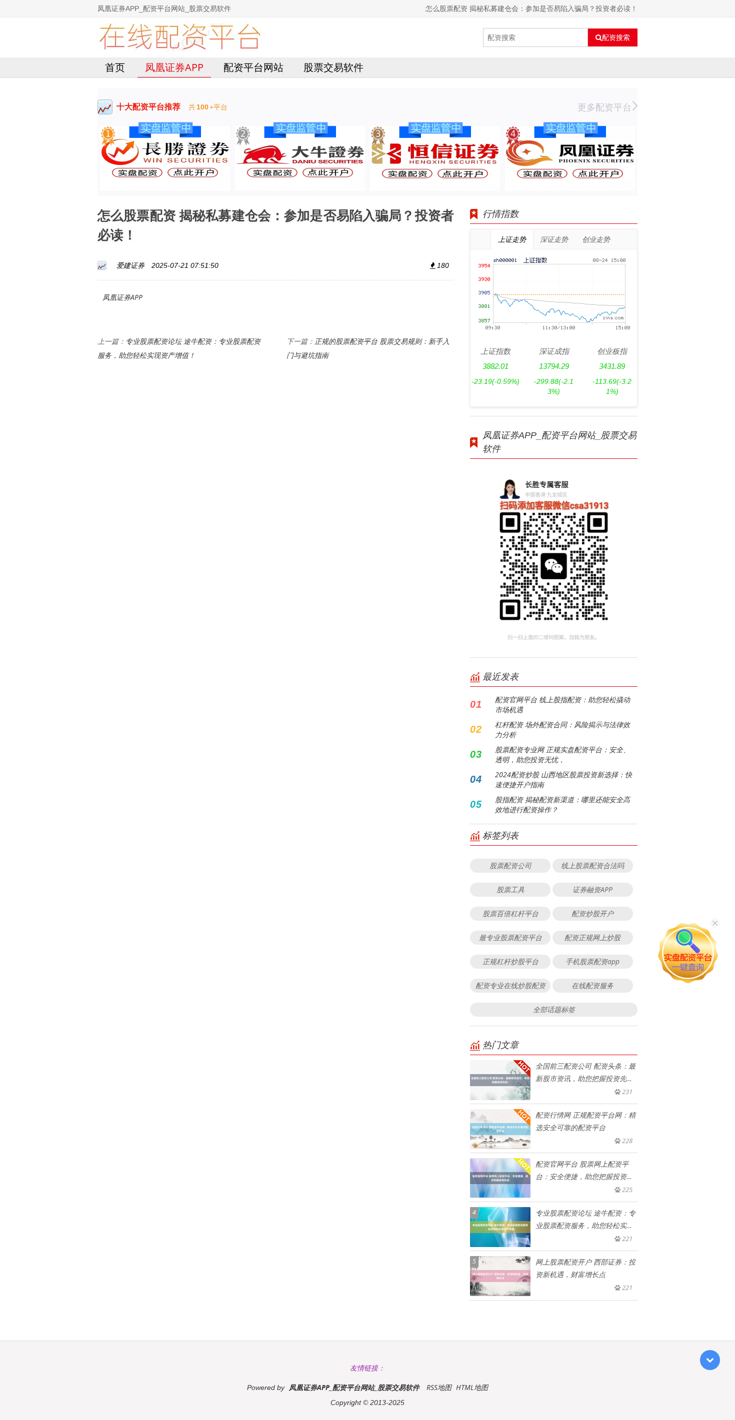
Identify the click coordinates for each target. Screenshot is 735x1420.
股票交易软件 (334, 67)
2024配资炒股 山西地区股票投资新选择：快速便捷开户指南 (563, 779)
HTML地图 (472, 1387)
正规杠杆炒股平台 (510, 961)
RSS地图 (439, 1387)
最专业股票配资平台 (510, 937)
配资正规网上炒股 (592, 937)
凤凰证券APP (174, 67)
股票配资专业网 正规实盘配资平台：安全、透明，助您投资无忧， (562, 754)
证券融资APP (592, 889)
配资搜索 (616, 37)
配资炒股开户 (593, 913)
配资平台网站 (254, 67)
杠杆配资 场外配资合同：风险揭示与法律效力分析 (562, 729)
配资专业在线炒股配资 (511, 985)
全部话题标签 (554, 1009)
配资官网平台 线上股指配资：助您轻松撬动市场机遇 (562, 704)
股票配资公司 (511, 865)
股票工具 (510, 889)
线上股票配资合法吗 (592, 865)
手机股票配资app (593, 961)
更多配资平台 (605, 107)
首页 (115, 67)
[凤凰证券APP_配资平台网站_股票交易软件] (180, 37)
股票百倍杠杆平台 (510, 913)
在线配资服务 (593, 985)
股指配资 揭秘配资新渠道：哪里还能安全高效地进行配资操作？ (562, 804)
